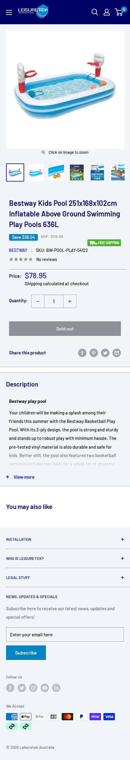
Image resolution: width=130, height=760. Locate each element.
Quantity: (18, 300)
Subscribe (26, 652)
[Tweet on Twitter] (105, 352)
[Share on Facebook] (82, 352)
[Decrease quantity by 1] (37, 301)
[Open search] (95, 12)
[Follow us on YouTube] (45, 688)
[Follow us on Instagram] (33, 688)
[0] (119, 12)
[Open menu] (9, 12)
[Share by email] (116, 352)
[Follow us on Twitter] (22, 688)
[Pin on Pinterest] (93, 352)
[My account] (107, 12)
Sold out (65, 328)
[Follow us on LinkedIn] (56, 688)
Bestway (18, 250)
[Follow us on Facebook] (10, 688)
